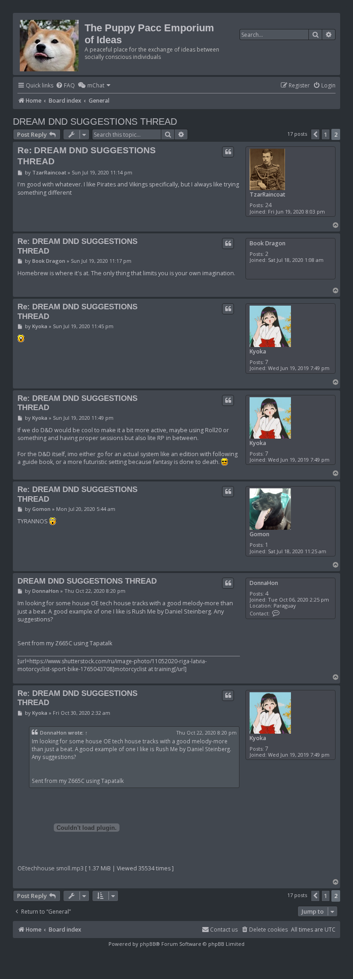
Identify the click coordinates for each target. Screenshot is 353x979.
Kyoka (258, 351)
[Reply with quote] (228, 151)
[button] (315, 134)
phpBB (148, 943)
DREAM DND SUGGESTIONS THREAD (95, 121)
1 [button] (325, 134)
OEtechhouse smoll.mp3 (50, 868)
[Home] (50, 44)
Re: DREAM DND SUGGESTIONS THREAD (86, 155)
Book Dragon (267, 243)
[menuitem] (65, 86)
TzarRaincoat (267, 194)
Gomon (259, 534)
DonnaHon (264, 583)
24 (268, 205)
